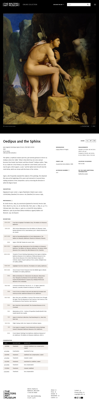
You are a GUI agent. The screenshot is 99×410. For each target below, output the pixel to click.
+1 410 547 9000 (32, 392)
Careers (53, 397)
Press (52, 392)
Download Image (85, 126)
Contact (77, 390)
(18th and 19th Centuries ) (9, 153)
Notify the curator (83, 174)
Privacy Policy (79, 392)
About (53, 390)
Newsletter (54, 395)
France (58, 149)
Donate (53, 394)
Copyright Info (79, 394)
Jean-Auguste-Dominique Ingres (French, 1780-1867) (16, 147)
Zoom (94, 126)
